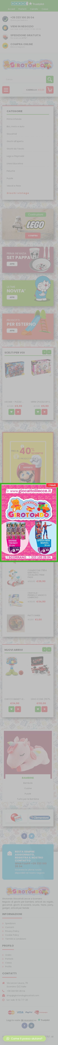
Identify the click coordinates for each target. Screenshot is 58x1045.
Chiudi (52, 485)
